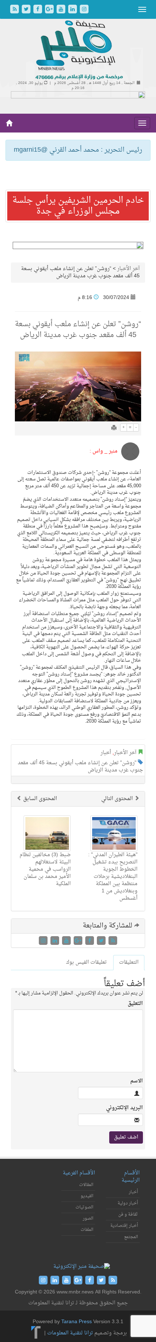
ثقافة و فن (128, 1215)
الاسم (136, 1081)
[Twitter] (27, 10)
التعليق (135, 1003)
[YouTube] (61, 10)
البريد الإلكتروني (124, 1108)
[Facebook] (38, 10)
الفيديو (87, 1196)
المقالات (86, 1185)
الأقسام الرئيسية (131, 1176)
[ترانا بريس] (36, 1333)
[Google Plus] (50, 10)
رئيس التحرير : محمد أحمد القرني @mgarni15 (78, 150)
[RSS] (15, 10)
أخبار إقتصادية (124, 1226)
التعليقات (129, 962)
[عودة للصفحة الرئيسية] (78, 50)
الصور (88, 1219)
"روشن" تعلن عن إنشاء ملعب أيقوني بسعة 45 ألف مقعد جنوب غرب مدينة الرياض (80, 766)
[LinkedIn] (73, 10)
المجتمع (131, 1237)
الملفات (87, 1230)
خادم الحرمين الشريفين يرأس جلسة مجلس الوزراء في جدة (78, 206)
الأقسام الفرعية (79, 1173)
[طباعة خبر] (113, 428)
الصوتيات (84, 1207)
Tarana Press (76, 1322)
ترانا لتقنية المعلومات (70, 1333)
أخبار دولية (128, 1203)
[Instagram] (84, 10)
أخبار (105, 753)
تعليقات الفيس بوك (86, 962)
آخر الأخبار (128, 269)
